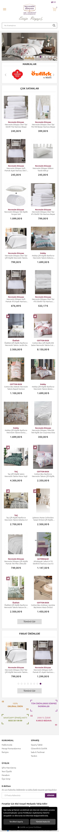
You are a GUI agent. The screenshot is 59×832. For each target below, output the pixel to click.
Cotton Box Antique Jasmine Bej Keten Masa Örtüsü (43, 606)
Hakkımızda (7, 745)
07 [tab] (40, 57)
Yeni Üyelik (7, 771)
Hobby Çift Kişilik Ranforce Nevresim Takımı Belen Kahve (43, 388)
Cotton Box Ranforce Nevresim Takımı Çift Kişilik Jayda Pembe (43, 475)
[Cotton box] (17, 74)
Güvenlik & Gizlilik (39, 748)
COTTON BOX (43, 340)
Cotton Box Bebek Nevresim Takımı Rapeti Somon (16, 388)
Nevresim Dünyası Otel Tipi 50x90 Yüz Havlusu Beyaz (16, 126)
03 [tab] (28, 57)
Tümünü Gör (29, 621)
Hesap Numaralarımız (11, 748)
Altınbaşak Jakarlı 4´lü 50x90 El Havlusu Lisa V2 (43, 562)
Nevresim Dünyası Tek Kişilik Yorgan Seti (16, 213)
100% (15, 704)
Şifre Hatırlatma (9, 768)
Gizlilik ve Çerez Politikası (30, 827)
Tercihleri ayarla (16, 822)
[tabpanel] (29, 47)
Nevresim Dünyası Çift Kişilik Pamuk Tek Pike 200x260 (16, 562)
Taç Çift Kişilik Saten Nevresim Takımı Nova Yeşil (16, 475)
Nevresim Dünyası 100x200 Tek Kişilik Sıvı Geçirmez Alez (43, 431)
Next (53, 75)
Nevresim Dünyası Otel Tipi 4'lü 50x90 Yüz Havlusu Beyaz (43, 300)
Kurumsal (8, 740)
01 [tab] (21, 57)
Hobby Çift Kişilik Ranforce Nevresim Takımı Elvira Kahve (16, 431)
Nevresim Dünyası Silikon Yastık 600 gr (43, 169)
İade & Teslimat (38, 752)
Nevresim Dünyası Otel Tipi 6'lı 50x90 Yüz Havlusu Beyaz (43, 213)
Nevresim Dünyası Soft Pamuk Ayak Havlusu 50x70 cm (16, 169)
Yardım (34, 756)
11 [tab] (53, 57)
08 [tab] (44, 57)
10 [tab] (50, 57)
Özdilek (15, 340)
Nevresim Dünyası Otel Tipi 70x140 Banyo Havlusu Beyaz (43, 126)
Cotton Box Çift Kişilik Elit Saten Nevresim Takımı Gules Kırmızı (43, 344)
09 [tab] (47, 57)
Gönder (50, 795)
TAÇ (16, 472)
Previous (5, 75)
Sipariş (35, 740)
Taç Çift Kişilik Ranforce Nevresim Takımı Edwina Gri (16, 519)
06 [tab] (37, 57)
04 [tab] (31, 57)
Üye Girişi (6, 779)
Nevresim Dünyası (16, 122)
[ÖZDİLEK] (42, 74)
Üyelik (5, 763)
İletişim (5, 752)
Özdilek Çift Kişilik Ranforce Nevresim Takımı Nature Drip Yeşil (16, 606)
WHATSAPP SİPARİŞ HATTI (15, 719)
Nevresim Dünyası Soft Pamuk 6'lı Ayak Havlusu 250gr (43, 671)
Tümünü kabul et (43, 822)
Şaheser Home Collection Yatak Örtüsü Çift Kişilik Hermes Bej (43, 519)
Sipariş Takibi (37, 745)
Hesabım (6, 775)
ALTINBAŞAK (43, 559)
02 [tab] (25, 57)
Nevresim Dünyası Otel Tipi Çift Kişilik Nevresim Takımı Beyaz (16, 257)
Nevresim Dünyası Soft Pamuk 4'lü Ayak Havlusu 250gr (16, 300)
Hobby (43, 253)
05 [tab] (34, 57)
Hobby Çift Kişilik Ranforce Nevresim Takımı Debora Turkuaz (43, 257)
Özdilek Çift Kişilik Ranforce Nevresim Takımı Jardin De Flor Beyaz (16, 344)
